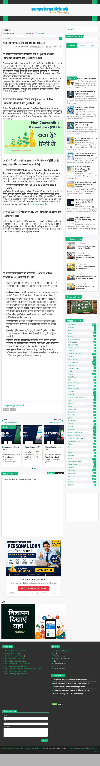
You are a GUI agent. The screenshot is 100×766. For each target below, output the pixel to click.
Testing (70, 444)
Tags (92, 46)
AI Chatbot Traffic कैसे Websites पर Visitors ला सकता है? (85, 257)
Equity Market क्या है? (32, 447)
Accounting (71, 324)
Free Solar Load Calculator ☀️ (15, 656)
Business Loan (73, 342)
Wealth (70, 453)
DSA (55, 653)
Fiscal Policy (72, 377)
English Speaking (73, 368)
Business (71, 336)
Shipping (71, 429)
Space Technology (74, 435)
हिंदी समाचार (71, 485)
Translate (41, 33)
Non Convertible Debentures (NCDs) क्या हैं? (26, 42)
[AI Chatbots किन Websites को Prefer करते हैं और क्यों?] (71, 245)
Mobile (70, 406)
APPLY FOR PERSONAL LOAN (33, 588)
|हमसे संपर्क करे (74, 748)
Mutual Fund (72, 409)
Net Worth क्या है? (39, 204)
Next (62, 434)
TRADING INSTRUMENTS (76, 438)
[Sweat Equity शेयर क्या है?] (54, 434)
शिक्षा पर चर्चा (71, 476)
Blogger (50, 473)
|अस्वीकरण (81, 748)
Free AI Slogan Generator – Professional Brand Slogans (23, 669)
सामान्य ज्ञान (71, 479)
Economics (71, 365)
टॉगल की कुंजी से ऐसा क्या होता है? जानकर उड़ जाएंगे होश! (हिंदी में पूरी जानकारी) (84, 202)
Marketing (71, 403)
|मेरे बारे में (95, 748)
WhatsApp (71, 456)
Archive (82, 46)
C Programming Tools (12, 653)
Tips (69, 447)
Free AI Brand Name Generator (15, 661)
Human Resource (73, 389)
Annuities (71, 327)
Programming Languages (62, 651)
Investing (71, 394)
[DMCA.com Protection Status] (58, 705)
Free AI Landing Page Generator (16, 674)
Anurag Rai (70, 29)
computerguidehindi (21, 47)
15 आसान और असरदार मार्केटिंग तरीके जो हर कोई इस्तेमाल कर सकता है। (72, 690)
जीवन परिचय (71, 467)
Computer (71, 351)
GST (69, 380)
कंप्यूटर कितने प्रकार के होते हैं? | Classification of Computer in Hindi (85, 220)
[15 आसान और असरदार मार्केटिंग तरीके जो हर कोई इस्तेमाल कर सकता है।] (71, 276)
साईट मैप (96, 751)
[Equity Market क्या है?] (32, 434)
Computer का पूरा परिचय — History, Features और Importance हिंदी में (83, 169)
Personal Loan (72, 415)
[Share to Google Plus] (18, 436)
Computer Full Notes (74, 354)
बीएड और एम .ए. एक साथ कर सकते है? (85, 78)
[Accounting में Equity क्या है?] (11, 434)
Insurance (71, 391)
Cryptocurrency (73, 359)
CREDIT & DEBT (73, 348)
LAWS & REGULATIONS (76, 397)
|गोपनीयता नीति (89, 748)
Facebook (4, 409)
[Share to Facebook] (11, 436)
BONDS (70, 330)
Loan (69, 400)
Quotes (70, 418)
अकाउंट (70, 459)
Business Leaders (74, 339)
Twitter (7, 409)
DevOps (56, 661)
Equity (8, 38)
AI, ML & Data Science (61, 658)
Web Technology (59, 656)
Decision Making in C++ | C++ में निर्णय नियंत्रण (68, 694)
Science (70, 424)
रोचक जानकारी (72, 473)
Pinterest (14, 409)
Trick (69, 450)
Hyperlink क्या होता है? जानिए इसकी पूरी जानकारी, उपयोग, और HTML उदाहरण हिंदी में (85, 184)
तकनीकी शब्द (71, 470)
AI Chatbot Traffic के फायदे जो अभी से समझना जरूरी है (69, 687)
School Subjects (59, 669)
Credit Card (71, 356)
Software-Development (75, 432)
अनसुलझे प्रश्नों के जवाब (74, 461)
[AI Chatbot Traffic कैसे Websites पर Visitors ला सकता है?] (71, 255)
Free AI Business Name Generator (16, 666)
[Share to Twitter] (15, 436)
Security (70, 426)
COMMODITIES (73, 345)
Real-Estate (71, 421)
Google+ (11, 409)
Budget (70, 333)
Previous (2, 434)
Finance (70, 374)
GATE (56, 666)
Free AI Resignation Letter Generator (17, 663)
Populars (72, 45)
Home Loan (71, 386)
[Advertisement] (32, 250)
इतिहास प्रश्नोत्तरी (72, 464)
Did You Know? (73, 362)
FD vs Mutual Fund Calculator (15, 658)
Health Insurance (73, 383)
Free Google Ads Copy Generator (16, 671)
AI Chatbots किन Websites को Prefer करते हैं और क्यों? (70, 680)
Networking (71, 412)
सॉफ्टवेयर (70, 482)
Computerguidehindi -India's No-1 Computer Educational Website (23, 748)
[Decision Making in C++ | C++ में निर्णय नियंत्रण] (71, 286)
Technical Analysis (74, 441)
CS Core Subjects (60, 663)
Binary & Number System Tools (15, 651)
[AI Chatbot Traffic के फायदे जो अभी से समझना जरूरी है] (71, 267)
